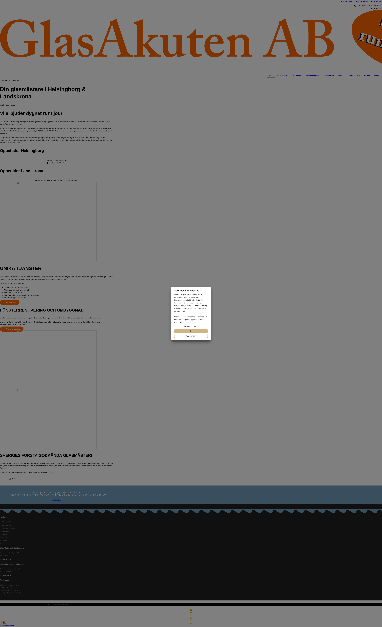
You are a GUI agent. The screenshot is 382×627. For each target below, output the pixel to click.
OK (191, 331)
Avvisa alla (191, 336)
